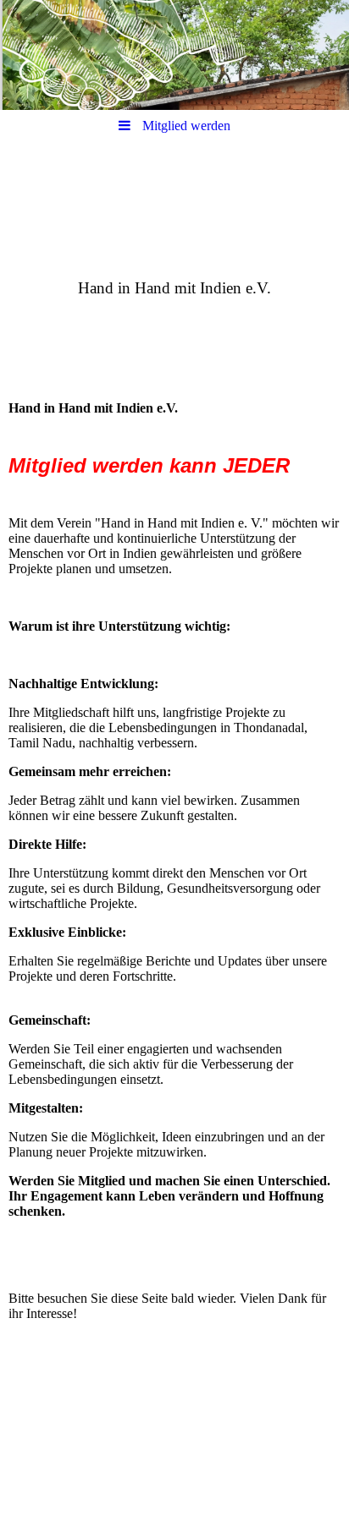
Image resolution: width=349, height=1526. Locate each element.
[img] (174, 55)
